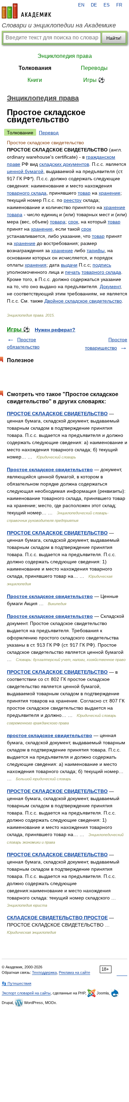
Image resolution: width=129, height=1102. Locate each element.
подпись (102, 265)
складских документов (64, 164)
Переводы (94, 68)
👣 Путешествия (16, 983)
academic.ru (26, 11)
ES (107, 5)
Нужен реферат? (55, 329)
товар (84, 193)
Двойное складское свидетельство (83, 301)
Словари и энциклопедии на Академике (59, 25)
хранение (109, 193)
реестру (73, 200)
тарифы (96, 250)
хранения (35, 265)
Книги (35, 80)
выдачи (69, 265)
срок (73, 221)
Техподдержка (44, 972)
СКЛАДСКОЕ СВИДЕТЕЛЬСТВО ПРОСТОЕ (57, 917)
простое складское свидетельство (49, 735)
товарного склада (26, 193)
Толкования (35, 68)
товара (14, 214)
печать (72, 272)
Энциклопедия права (64, 56)
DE (94, 5)
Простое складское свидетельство (50, 469)
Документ (110, 286)
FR (119, 5)
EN (81, 5)
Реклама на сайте (74, 972)
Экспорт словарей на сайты (26, 993)
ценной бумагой (25, 171)
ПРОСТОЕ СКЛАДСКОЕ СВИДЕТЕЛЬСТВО (57, 413)
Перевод (48, 132)
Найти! (113, 38)
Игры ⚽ (94, 80)
